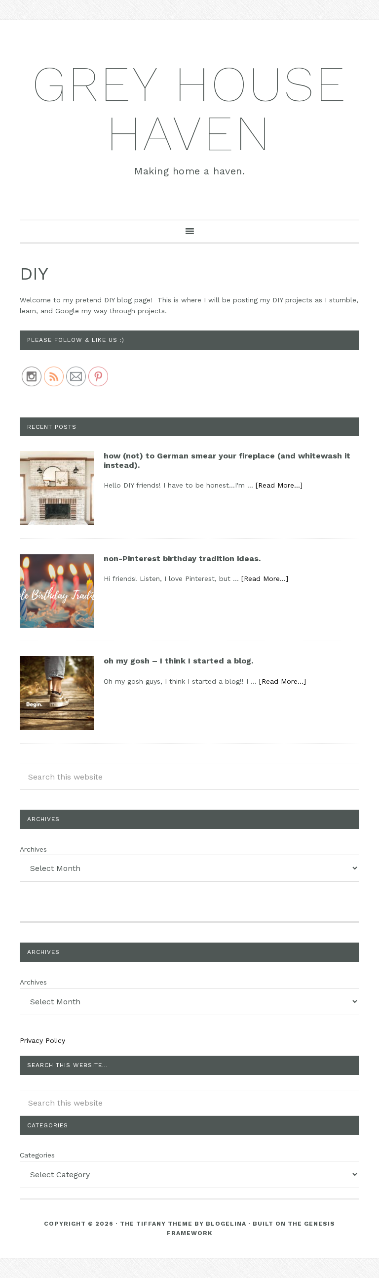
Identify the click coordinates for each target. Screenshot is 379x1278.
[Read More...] (279, 485)
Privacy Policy (42, 1040)
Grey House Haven (189, 108)
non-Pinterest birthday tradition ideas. (182, 558)
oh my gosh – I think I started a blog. (178, 660)
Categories (37, 1155)
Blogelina (226, 1223)
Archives (33, 849)
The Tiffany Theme (156, 1223)
